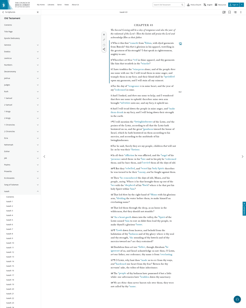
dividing (121, 198)
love (143, 159)
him (132, 188)
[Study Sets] (224, 12)
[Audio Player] (237, 299)
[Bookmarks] (229, 12)
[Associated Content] (180, 43)
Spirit (162, 217)
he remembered (128, 177)
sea (113, 185)
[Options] (240, 12)
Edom (148, 43)
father (142, 247)
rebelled (130, 168)
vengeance (134, 86)
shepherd (130, 185)
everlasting (166, 254)
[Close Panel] (38, 12)
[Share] (104, 49)
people (122, 273)
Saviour (136, 149)
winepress (138, 69)
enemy (142, 172)
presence (116, 159)
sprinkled (170, 76)
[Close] (104, 35)
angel (164, 155)
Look (119, 230)
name (139, 224)
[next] (242, 156)
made (144, 260)
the (131, 237)
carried (146, 162)
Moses (154, 194)
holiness (133, 234)
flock (145, 185)
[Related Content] (235, 12)
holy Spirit (158, 168)
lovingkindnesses (143, 121)
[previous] (44, 156)
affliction (129, 155)
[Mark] (104, 40)
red (135, 60)
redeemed (120, 89)
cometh (134, 43)
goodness (148, 129)
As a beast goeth (122, 217)
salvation (125, 103)
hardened (121, 263)
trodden (145, 277)
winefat (145, 63)
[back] (3, 12)
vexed (144, 168)
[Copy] (104, 45)
